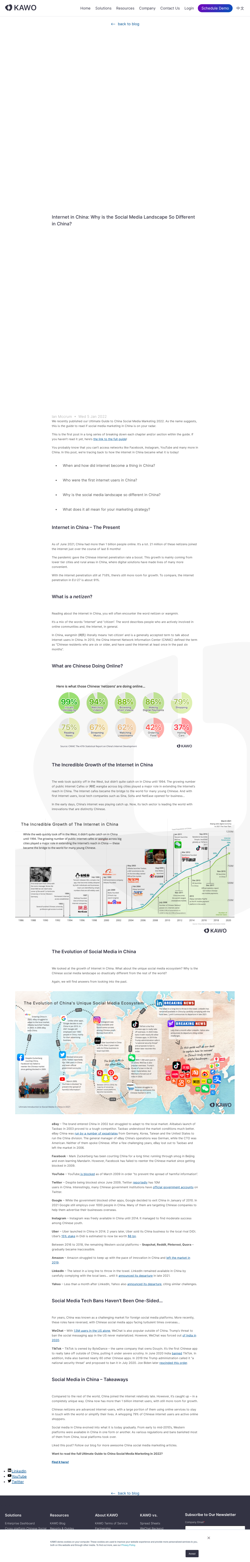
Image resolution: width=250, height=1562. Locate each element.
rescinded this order (173, 1363)
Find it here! (60, 1462)
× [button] (209, 1536)
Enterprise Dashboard (20, 1523)
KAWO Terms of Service (111, 1523)
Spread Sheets (150, 1523)
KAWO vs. (149, 1515)
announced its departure (136, 1275)
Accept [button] (192, 1553)
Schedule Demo (215, 8)
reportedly (140, 1182)
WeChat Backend (151, 1528)
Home (85, 8)
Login (189, 8)
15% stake (68, 1236)
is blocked (87, 1174)
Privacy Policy (128, 1544)
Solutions (103, 8)
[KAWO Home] (20, 8)
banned (177, 1353)
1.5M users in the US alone (92, 1330)
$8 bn (132, 1236)
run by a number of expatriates (96, 1133)
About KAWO (106, 1515)
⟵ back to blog (125, 24)
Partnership (103, 1528)
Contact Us (170, 8)
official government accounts (173, 1187)
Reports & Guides (62, 1528)
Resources (125, 8)
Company (147, 8)
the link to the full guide (109, 439)
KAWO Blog (57, 1523)
